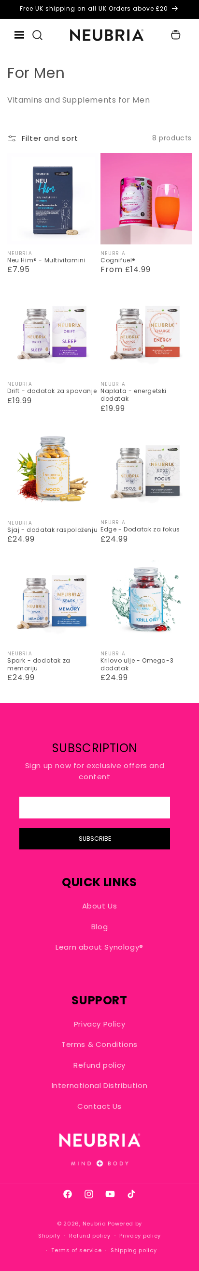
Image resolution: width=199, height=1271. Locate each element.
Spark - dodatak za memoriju (39, 664)
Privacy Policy (99, 1024)
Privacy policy (140, 1236)
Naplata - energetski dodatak (133, 394)
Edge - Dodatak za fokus (140, 529)
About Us (99, 906)
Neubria (94, 1223)
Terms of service (76, 1250)
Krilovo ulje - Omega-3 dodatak (136, 664)
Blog (99, 927)
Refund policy (99, 1065)
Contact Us (99, 1106)
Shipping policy (134, 1250)
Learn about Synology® (99, 947)
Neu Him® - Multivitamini (46, 260)
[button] (37, 35)
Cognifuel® (118, 260)
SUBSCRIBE (95, 838)
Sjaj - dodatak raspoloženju (52, 530)
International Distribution (100, 1085)
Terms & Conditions (99, 1044)
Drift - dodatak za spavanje (52, 391)
